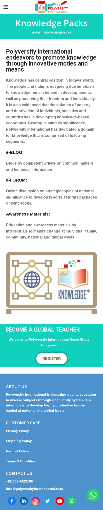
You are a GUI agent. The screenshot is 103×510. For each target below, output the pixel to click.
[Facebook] (12, 501)
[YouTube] (60, 501)
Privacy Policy (19, 431)
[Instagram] (36, 501)
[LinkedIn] (24, 501)
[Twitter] (48, 501)
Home (36, 32)
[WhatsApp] (72, 501)
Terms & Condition (21, 461)
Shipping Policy (19, 441)
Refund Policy (17, 451)
